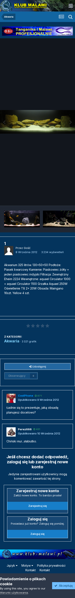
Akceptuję (65, 585)
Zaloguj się (37, 533)
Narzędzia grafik (55, 198)
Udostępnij (38, 366)
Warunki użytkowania (14, 592)
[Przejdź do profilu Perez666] (11, 432)
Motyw (26, 565)
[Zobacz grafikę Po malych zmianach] (22, 219)
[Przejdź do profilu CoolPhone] (11, 398)
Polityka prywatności (51, 565)
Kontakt (30, 570)
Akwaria (11, 341)
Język (11, 565)
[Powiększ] (37, 121)
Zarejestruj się (37, 505)
